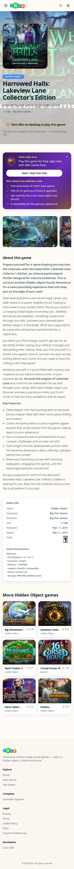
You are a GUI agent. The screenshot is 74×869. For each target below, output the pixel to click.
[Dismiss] (66, 156)
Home (6, 775)
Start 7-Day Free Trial (34, 173)
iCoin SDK (8, 847)
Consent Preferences (15, 833)
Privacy (7, 813)
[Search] (60, 5)
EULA (6, 828)
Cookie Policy (10, 823)
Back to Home (14, 18)
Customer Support (13, 799)
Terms (6, 818)
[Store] (68, 5)
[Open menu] (6, 5)
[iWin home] (17, 5)
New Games (10, 779)
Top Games (9, 784)
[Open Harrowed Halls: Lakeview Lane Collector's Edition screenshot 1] (30, 231)
